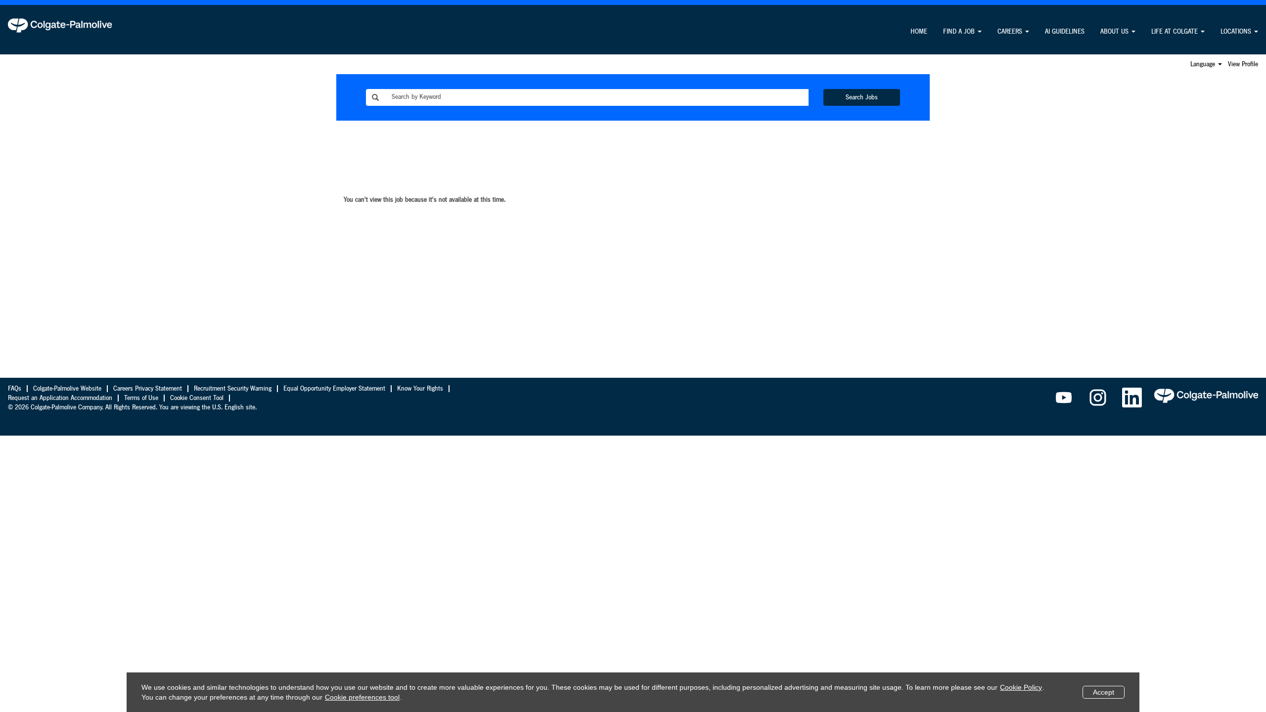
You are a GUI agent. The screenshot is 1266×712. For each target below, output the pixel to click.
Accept (1103, 692)
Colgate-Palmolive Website (67, 388)
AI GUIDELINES (1065, 31)
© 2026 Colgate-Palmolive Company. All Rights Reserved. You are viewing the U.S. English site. (132, 407)
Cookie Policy (1021, 687)
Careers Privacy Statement (147, 388)
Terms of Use (141, 398)
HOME (918, 31)
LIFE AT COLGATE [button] (1175, 31)
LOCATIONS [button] (1237, 31)
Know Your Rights (420, 388)
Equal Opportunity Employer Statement (334, 388)
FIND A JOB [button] (960, 31)
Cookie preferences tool (362, 697)
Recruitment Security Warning (232, 388)
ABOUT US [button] (1115, 31)
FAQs (14, 388)
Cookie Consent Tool (197, 398)
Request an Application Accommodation (60, 398)
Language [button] (1203, 64)
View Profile (1243, 64)
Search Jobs (862, 97)
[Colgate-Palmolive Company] (59, 25)
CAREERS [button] (1010, 31)
